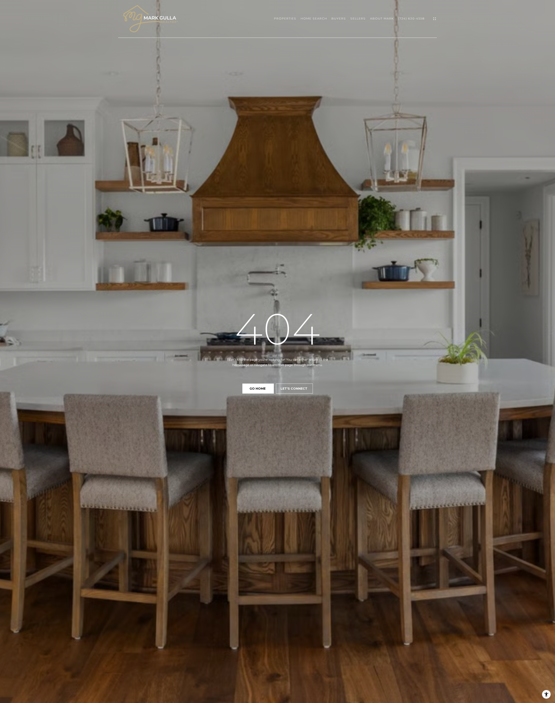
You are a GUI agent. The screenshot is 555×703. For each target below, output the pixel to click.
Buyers (338, 18)
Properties (285, 18)
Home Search (314, 18)
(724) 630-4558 (411, 18)
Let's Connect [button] (294, 389)
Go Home (258, 389)
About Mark (382, 18)
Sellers (358, 18)
